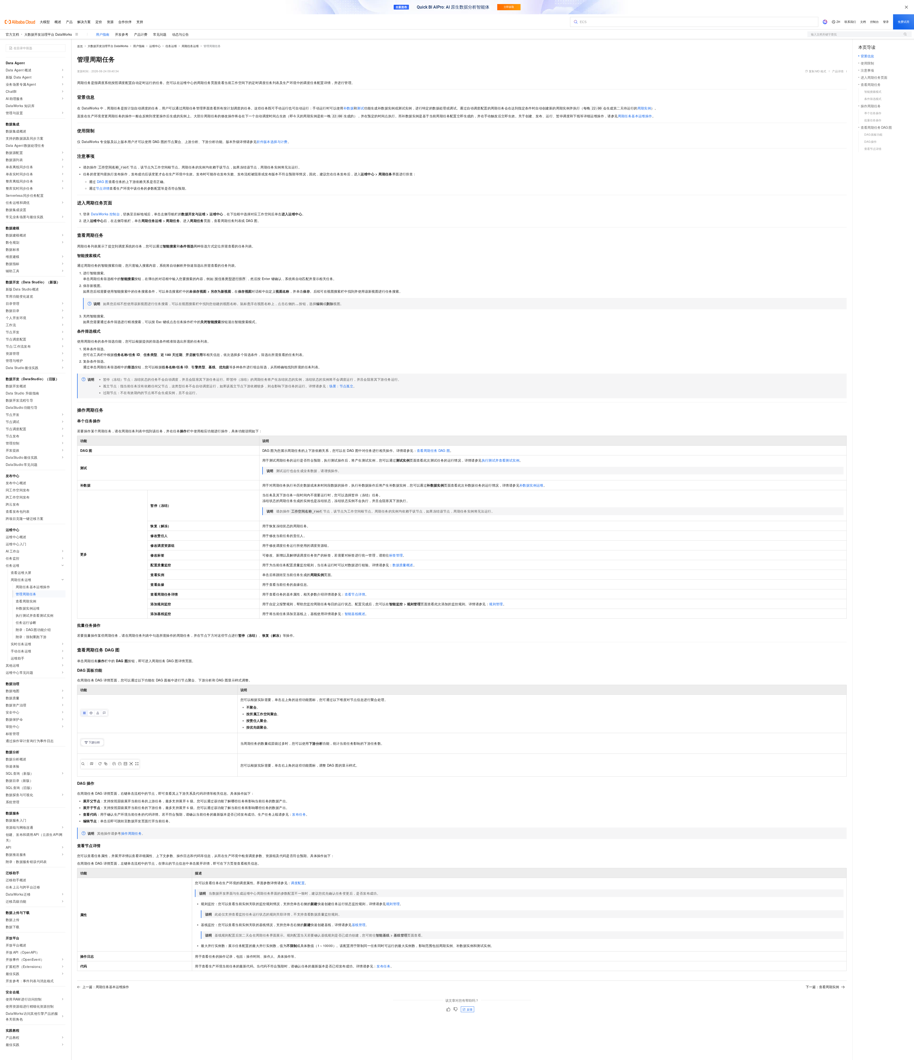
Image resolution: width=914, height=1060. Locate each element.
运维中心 (155, 46)
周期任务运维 (190, 46)
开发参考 (121, 34)
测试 (360, 108)
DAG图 (103, 181)
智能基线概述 (355, 613)
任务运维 (171, 46)
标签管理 (396, 555)
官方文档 (12, 34)
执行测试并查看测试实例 (500, 460)
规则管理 (496, 603)
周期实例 (644, 108)
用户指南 (102, 34)
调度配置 (298, 882)
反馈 (469, 1009)
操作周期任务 (131, 833)
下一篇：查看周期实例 (822, 986)
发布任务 (299, 814)
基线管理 (359, 924)
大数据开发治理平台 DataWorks (48, 34)
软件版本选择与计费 (272, 141)
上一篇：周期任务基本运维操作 (105, 986)
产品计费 (140, 34)
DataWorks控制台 (105, 214)
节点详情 (103, 188)
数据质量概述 (402, 564)
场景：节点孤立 (341, 386)
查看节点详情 (355, 594)
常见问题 (159, 34)
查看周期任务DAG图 (433, 450)
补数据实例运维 (531, 485)
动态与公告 (180, 34)
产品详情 (838, 71)
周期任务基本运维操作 (635, 115)
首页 (80, 46)
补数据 (348, 108)
